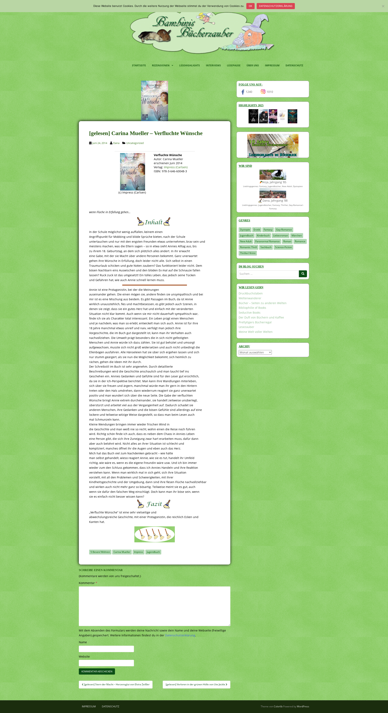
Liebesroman (280, 235)
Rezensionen (161, 65)
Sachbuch (265, 247)
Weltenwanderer (250, 298)
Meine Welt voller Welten (256, 332)
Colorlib (278, 706)
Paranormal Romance (267, 241)
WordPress (303, 706)
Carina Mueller (122, 552)
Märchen (297, 235)
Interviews (213, 65)
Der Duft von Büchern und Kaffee (261, 317)
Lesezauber (246, 327)
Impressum (272, 65)
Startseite (139, 65)
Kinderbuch (263, 235)
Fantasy (268, 229)
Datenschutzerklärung (275, 5)
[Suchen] (303, 273)
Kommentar (88, 583)
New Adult (246, 241)
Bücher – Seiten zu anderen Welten (263, 303)
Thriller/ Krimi (247, 253)
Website (84, 656)
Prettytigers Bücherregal (255, 322)
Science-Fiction (283, 247)
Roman (287, 241)
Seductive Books (249, 312)
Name (83, 642)
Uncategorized (135, 143)
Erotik (257, 229)
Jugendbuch (153, 552)
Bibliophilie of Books (252, 308)
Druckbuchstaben (251, 293)
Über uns (253, 65)
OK (250, 5)
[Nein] (383, 6)
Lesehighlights (189, 65)
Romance (300, 241)
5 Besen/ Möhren (100, 552)
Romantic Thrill (248, 247)
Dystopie (245, 229)
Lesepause (233, 65)
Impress (138, 552)
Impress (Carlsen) (176, 167)
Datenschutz (294, 65)
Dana (116, 143)
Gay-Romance (284, 229)
